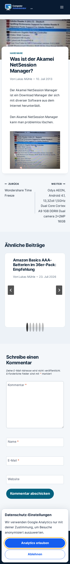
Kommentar (17, 385)
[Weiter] (59, 290)
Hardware (16, 53)
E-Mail (13, 460)
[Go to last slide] (11, 290)
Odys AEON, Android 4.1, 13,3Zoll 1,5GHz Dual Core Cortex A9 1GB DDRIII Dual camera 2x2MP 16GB (51, 202)
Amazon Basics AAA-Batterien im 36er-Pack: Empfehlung (34, 265)
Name (13, 441)
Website (13, 479)
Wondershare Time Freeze (18, 189)
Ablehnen (35, 554)
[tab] (27, 327)
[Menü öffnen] (61, 7)
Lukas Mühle (24, 79)
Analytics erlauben (35, 543)
